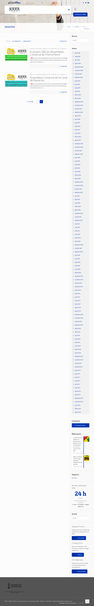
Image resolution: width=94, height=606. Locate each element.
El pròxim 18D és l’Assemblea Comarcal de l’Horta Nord (47, 53)
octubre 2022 (78, 189)
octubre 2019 (78, 283)
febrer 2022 (78, 206)
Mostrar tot (64, 41)
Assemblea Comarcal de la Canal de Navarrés (48, 79)
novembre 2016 (79, 401)
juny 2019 (77, 297)
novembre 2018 (79, 318)
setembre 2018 (79, 325)
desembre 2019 (79, 276)
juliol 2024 (77, 119)
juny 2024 (77, 122)
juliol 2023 (77, 157)
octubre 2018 (78, 321)
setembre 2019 (79, 286)
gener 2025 (78, 98)
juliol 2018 (77, 332)
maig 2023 (77, 164)
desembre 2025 (79, 67)
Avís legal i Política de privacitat (67, 603)
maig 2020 (77, 262)
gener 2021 (78, 241)
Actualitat (76, 26)
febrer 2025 (78, 95)
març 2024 (77, 133)
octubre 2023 (78, 150)
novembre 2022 (79, 185)
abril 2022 (77, 199)
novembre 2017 (79, 360)
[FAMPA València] (14, 10)
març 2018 (77, 346)
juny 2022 (77, 196)
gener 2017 (78, 394)
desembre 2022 (79, 182)
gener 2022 (78, 210)
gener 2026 (78, 63)
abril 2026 (77, 60)
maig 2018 (77, 339)
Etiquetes (27, 41)
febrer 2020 (78, 272)
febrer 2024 (78, 136)
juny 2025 (77, 84)
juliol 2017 (77, 373)
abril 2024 (77, 129)
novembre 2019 (79, 279)
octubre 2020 (78, 248)
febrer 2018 (78, 349)
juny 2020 (77, 258)
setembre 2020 (79, 251)
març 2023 (77, 171)
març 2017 (77, 387)
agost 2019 (78, 290)
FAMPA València (42, 48)
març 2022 (77, 203)
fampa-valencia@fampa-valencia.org (64, 2)
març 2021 (77, 234)
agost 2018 (78, 328)
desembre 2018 (79, 314)
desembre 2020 (79, 244)
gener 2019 (78, 311)
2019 (84, 26)
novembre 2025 (79, 70)
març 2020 (77, 269)
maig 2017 (77, 380)
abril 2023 (77, 168)
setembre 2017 (79, 367)
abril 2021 (77, 231)
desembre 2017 (79, 356)
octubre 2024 (78, 108)
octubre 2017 (78, 363)
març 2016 (77, 405)
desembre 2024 (79, 101)
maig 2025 (77, 88)
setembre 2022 (79, 192)
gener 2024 (78, 140)
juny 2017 (77, 377)
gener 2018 (78, 353)
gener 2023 (78, 178)
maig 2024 (77, 126)
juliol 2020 (77, 255)
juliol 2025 (77, 81)
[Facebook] (83, 3)
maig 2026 (77, 56)
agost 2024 (78, 115)
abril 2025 (77, 91)
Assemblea (74, 478)
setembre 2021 (79, 220)
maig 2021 (77, 227)
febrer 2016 (78, 408)
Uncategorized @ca (80, 425)
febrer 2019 (78, 307)
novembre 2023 (79, 147)
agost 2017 (78, 370)
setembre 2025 (79, 77)
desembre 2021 (79, 213)
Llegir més (64, 66)
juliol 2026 (77, 53)
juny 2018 (77, 335)
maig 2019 (77, 300)
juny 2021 (77, 224)
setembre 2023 (79, 154)
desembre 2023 (79, 143)
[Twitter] (86, 3)
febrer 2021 (78, 237)
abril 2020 (77, 265)
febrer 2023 (78, 175)
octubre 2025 (78, 74)
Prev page (30, 101)
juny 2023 (77, 161)
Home (68, 26)
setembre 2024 (79, 112)
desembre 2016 (79, 398)
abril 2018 (77, 342)
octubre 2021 (78, 217)
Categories (17, 41)
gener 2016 (78, 412)
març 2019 (77, 304)
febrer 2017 (78, 391)
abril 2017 (77, 384)
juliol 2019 (77, 293)
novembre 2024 (79, 105)
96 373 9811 (46, 2)
